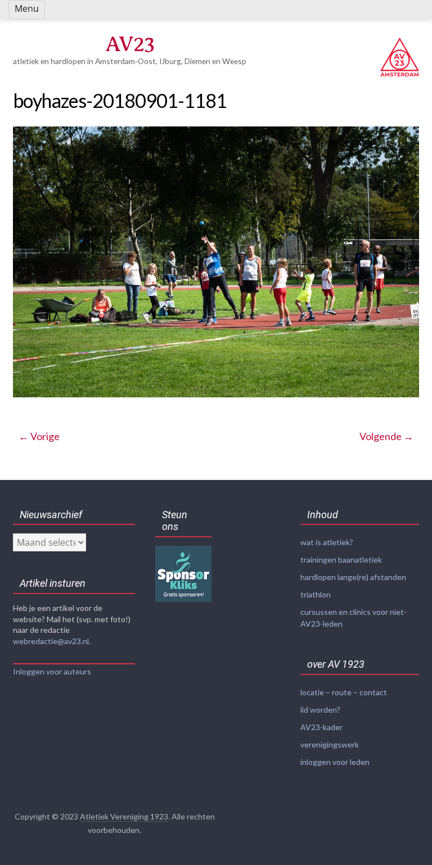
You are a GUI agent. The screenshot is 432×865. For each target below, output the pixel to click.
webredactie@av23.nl (51, 641)
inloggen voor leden (335, 762)
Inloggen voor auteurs (52, 671)
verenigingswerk (329, 744)
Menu (27, 8)
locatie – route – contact (343, 692)
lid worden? (320, 709)
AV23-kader (321, 727)
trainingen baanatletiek (341, 559)
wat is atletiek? (326, 542)
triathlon (315, 594)
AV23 (130, 44)
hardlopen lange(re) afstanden (353, 577)
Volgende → (386, 436)
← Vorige (39, 436)
